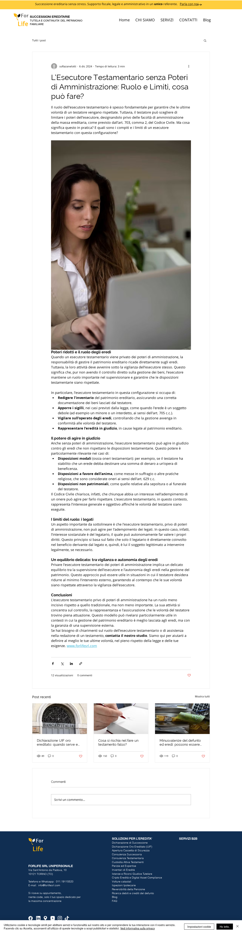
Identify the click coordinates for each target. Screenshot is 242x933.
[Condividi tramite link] (80, 663)
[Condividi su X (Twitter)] (62, 663)
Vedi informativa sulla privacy (137, 928)
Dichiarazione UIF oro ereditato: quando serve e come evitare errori (57, 742)
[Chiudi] (237, 926)
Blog (114, 897)
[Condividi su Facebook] (53, 663)
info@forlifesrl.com (49, 885)
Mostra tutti (202, 696)
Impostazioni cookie (199, 926)
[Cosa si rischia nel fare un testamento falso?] (121, 718)
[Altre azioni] (188, 66)
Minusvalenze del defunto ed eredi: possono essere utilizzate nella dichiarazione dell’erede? (182, 742)
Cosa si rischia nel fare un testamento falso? (118, 742)
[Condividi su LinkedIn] (71, 663)
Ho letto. (225, 926)
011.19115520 (64, 881)
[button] (205, 40)
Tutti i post (39, 40)
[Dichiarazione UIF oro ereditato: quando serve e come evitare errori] (59, 718)
